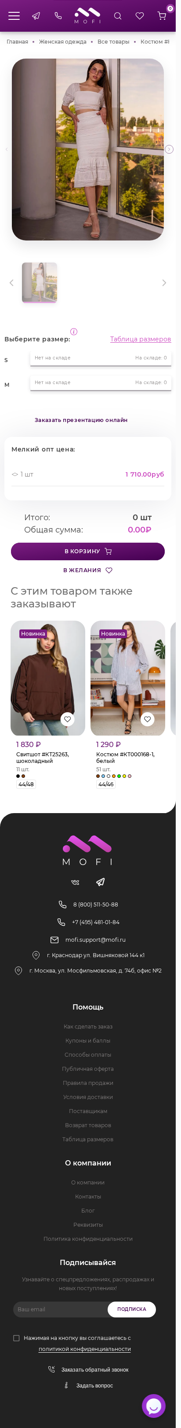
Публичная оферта (88, 1068)
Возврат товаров (88, 1125)
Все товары (114, 41)
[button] (169, 149)
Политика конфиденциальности (88, 1239)
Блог (88, 1210)
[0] (162, 16)
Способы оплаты (88, 1054)
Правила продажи (88, 1083)
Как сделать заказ (88, 1026)
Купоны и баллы (87, 1040)
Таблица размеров (140, 339)
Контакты (88, 1196)
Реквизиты (88, 1224)
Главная (17, 41)
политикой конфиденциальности (85, 1349)
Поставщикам (88, 1111)
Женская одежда (63, 41)
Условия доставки (88, 1097)
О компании (88, 1182)
